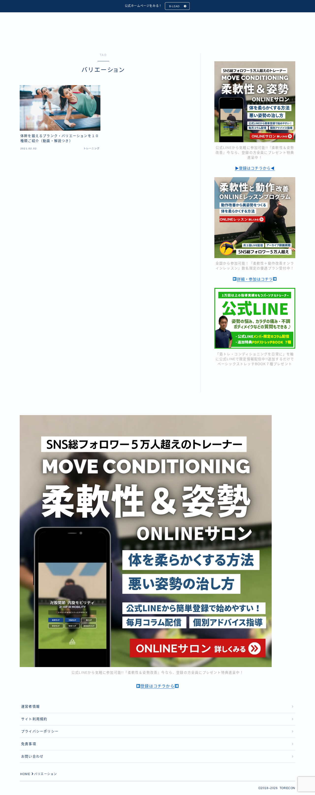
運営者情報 (30, 706)
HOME (25, 774)
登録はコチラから (157, 686)
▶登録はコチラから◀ (255, 168)
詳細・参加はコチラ (255, 279)
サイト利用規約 (34, 719)
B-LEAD (174, 6)
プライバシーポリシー (40, 731)
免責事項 (28, 744)
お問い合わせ (32, 756)
